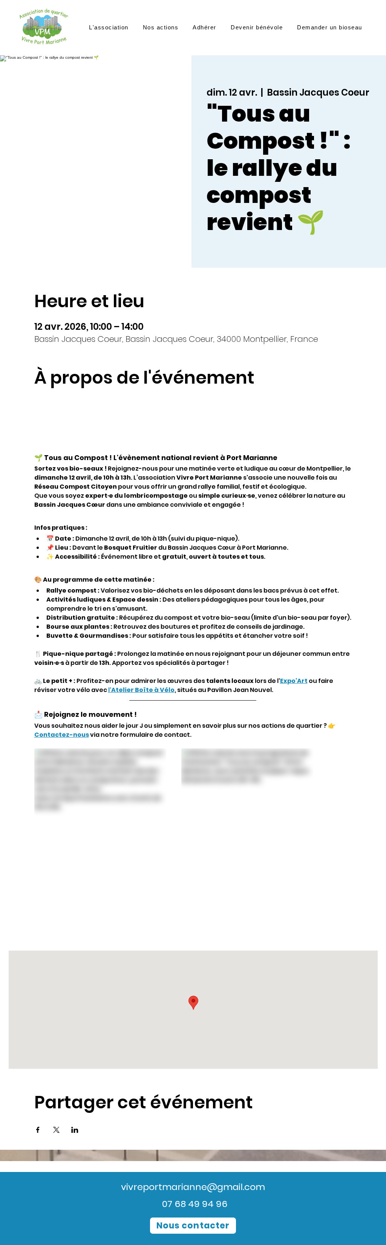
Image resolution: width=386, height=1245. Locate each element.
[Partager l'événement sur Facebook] (37, 1130)
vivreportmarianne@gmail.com (193, 1187)
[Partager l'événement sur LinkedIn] (74, 1130)
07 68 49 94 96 (195, 1204)
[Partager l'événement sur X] (56, 1130)
